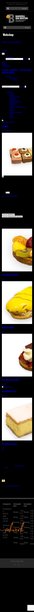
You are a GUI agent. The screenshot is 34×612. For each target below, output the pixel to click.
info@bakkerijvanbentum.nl (21, 4)
